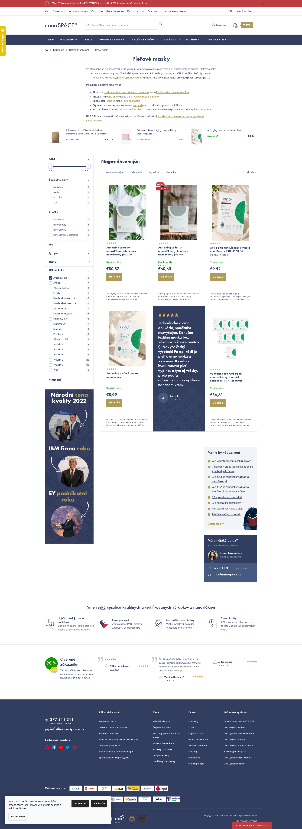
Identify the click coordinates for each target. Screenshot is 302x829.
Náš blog (193, 752)
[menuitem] (51, 40)
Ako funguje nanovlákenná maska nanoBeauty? (230, 479)
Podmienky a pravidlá (109, 745)
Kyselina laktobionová (71, 303)
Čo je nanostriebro (162, 727)
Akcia (71, 192)
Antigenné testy (161, 755)
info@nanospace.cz (227, 574)
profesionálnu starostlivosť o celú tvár (126, 92)
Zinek (71, 370)
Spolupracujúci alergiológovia (114, 758)
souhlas (55, 805)
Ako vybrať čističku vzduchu (238, 758)
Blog (101, 11)
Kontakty (193, 721)
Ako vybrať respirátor (234, 764)
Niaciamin (71, 329)
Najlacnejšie (136, 172)
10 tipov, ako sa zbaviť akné (227, 497)
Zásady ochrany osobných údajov (116, 752)
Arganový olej (71, 278)
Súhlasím (99, 803)
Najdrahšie (154, 172)
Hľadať (161, 24)
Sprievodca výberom (177, 11)
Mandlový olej (71, 319)
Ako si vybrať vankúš (234, 727)
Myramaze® (71, 324)
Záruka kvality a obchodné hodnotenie (118, 739)
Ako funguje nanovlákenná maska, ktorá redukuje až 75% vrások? (231, 489)
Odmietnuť (80, 803)
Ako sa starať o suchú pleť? (227, 503)
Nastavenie (18, 816)
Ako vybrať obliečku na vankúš (239, 733)
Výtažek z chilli (71, 339)
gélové (120, 77)
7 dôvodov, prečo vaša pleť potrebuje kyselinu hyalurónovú (232, 469)
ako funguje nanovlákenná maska (166, 735)
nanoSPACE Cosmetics (71, 235)
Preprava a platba (107, 721)
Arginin (71, 283)
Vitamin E (71, 365)
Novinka (71, 197)
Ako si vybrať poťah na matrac (239, 745)
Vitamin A (71, 344)
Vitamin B (71, 349)
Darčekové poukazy (135, 11)
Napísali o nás (59, 11)
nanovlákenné (135, 77)
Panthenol (71, 334)
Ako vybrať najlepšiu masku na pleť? (231, 461)
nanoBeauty (71, 225)
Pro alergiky (153, 11)
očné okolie (113, 96)
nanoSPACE (71, 230)
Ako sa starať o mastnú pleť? (227, 508)
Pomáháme (194, 758)
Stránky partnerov (197, 745)
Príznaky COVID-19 (162, 749)
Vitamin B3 (71, 354)
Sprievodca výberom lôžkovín (239, 721)
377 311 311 (223, 568)
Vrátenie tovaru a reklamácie (113, 727)
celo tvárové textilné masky (143, 96)
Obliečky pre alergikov (235, 752)
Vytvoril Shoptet (248, 821)
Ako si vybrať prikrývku (235, 739)
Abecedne (171, 172)
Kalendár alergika (161, 721)
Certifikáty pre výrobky (78, 11)
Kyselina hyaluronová (71, 298)
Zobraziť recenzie (81, 678)
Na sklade (71, 187)
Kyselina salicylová (71, 314)
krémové (110, 77)
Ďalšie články (216, 523)
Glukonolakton (71, 288)
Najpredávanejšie (114, 172)
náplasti (138, 105)
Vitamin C (71, 360)
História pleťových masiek (226, 514)
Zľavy (47, 11)
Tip (71, 203)
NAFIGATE (71, 219)
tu (208, 77)
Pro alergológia (196, 764)
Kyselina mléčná (71, 308)
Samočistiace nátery (163, 743)
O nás (93, 11)
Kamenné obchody (108, 733)
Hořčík (71, 293)
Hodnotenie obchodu (115, 11)
